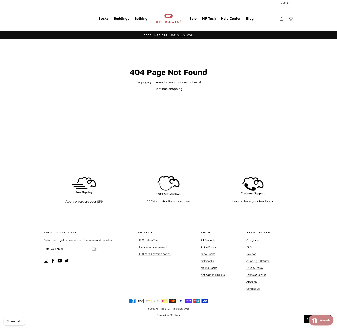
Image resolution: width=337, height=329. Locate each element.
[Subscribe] (94, 249)
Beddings (121, 18)
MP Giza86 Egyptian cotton (154, 254)
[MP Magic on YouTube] (60, 260)
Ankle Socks (208, 247)
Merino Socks (209, 268)
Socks (103, 18)
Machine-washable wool (152, 247)
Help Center (231, 18)
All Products (208, 240)
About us (251, 281)
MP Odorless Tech (148, 240)
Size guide (252, 240)
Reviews (251, 254)
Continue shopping (168, 89)
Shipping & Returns (258, 261)
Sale (193, 18)
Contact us (253, 288)
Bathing (140, 18)
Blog (250, 18)
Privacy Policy (254, 268)
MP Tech (209, 18)
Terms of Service (256, 275)
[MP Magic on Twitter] (66, 260)
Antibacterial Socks (213, 275)
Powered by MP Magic (169, 315)
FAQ (249, 247)
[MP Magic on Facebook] (53, 260)
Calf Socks (207, 261)
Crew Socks (208, 254)
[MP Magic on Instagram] (46, 260)
